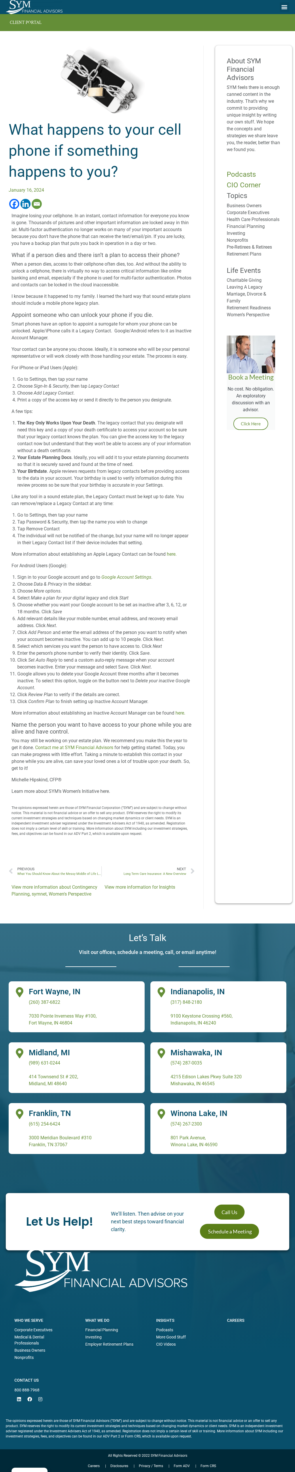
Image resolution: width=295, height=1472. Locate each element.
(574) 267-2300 (186, 1124)
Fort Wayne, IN (54, 991)
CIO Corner (244, 185)
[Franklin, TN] (19, 1114)
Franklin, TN (50, 1113)
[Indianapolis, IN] (161, 992)
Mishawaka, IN (196, 1052)
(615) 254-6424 (44, 1124)
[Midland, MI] (19, 1053)
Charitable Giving (244, 280)
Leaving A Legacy (245, 287)
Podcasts (241, 174)
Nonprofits (237, 240)
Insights (167, 887)
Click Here (251, 423)
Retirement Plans (244, 254)
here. (172, 554)
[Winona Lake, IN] (161, 1114)
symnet (39, 894)
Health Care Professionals (253, 219)
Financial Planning (246, 226)
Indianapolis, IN (198, 991)
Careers (235, 1320)
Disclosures (119, 1466)
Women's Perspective (70, 894)
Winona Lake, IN (199, 1113)
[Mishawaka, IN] (161, 1053)
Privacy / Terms (151, 1466)
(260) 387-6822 (44, 1002)
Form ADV (182, 1466)
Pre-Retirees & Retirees (249, 247)
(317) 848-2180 (186, 1002)
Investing (236, 233)
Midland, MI (49, 1052)
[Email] (37, 204)
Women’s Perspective (248, 314)
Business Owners (244, 205)
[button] (284, 7)
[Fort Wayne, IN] (19, 992)
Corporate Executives (248, 212)
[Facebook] (14, 204)
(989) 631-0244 (44, 1063)
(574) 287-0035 (186, 1063)
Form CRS (208, 1466)
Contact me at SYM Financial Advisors (74, 747)
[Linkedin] (25, 204)
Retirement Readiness (249, 308)
